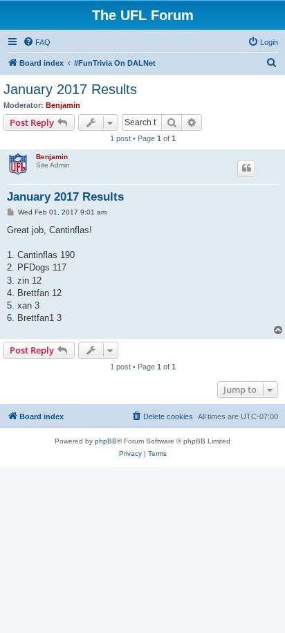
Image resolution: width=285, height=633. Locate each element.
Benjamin (63, 105)
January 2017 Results (70, 89)
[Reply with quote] (246, 168)
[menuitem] (36, 42)
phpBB (106, 441)
